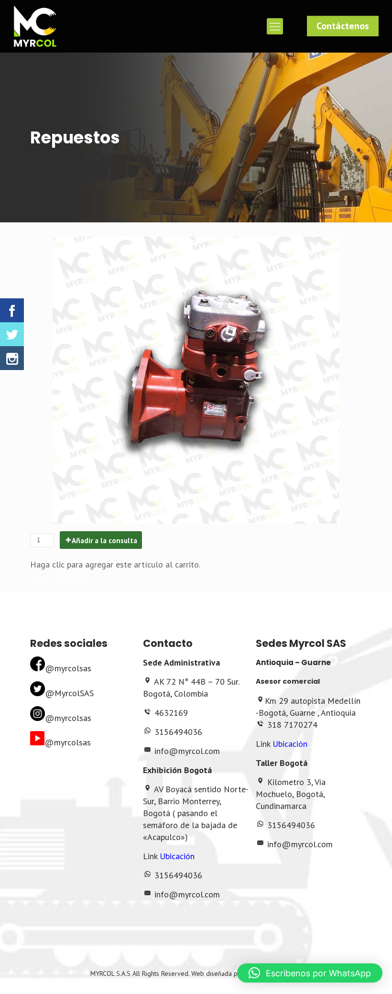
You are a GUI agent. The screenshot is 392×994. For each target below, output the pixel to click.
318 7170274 (292, 724)
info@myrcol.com (187, 750)
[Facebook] (12, 310)
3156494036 (178, 731)
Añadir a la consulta (104, 540)
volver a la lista (59, 576)
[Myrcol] (34, 26)
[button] (309, 973)
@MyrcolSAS (69, 693)
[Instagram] (12, 358)
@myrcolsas (68, 668)
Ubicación (177, 856)
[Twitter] (12, 334)
